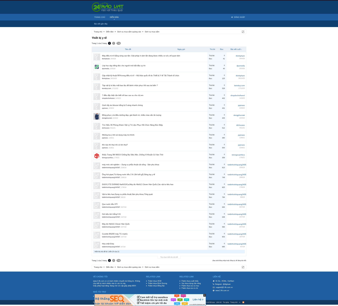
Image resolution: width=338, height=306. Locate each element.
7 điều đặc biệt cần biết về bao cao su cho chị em (122, 95)
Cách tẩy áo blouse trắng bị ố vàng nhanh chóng (122, 105)
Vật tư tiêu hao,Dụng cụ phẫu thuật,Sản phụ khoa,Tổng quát (127, 194)
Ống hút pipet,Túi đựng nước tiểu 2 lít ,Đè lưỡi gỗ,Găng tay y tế (128, 174)
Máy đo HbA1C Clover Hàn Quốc (116, 224)
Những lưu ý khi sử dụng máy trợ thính (118, 135)
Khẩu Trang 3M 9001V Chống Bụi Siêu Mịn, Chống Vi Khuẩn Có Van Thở (132, 155)
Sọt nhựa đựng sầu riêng (191, 283)
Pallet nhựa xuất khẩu (190, 281)
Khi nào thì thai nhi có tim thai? (115, 145)
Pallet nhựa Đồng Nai (156, 286)
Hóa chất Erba (108, 244)
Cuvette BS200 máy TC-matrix (115, 234)
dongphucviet (107, 118)
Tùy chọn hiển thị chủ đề (169, 257)
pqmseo (105, 108)
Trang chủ (99, 17)
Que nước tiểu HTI (110, 204)
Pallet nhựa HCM (154, 281)
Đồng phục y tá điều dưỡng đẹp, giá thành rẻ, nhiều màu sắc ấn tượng (131, 115)
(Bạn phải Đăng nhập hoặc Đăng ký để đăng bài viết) (229, 260)
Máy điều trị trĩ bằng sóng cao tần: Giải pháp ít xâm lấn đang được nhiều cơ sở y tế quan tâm (141, 56)
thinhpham (106, 59)
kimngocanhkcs (107, 158)
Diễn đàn (114, 17)
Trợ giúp (226, 302)
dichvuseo (105, 128)
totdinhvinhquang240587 (111, 168)
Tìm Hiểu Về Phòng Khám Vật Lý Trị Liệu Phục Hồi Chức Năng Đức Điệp (132, 125)
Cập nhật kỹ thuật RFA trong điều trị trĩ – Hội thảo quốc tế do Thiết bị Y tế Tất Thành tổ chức (140, 75)
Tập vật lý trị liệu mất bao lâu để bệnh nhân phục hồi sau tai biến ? (130, 85)
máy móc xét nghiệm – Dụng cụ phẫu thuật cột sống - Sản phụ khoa (130, 164)
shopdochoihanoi (108, 98)
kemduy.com (106, 88)
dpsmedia (105, 69)
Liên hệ (219, 302)
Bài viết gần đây (100, 24)
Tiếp (118, 43)
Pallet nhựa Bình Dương (157, 283)
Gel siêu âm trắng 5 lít (111, 214)
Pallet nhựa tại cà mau (190, 286)
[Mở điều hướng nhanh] (242, 31)
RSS (243, 302)
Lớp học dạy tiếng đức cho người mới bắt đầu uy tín (123, 66)
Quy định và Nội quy (207, 302)
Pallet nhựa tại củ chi (190, 288)
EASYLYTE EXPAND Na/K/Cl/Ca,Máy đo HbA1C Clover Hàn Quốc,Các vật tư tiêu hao (137, 184)
